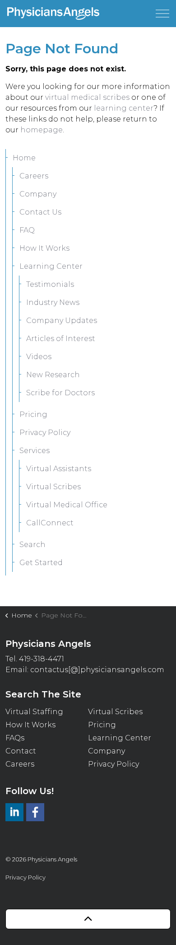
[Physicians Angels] (53, 13)
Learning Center (51, 266)
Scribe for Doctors (60, 392)
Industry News (52, 302)
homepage (41, 130)
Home (24, 158)
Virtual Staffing (34, 711)
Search (32, 544)
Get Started (41, 562)
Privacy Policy (44, 432)
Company (37, 194)
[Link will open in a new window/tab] (14, 812)
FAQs (14, 738)
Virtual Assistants (58, 468)
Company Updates (61, 320)
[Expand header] (162, 13)
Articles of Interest (60, 338)
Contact (20, 751)
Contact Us (40, 212)
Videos (38, 356)
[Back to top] (88, 919)
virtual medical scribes (87, 97)
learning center (123, 108)
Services (34, 450)
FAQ (27, 230)
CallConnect (50, 523)
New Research (53, 374)
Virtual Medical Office (66, 505)
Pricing (33, 414)
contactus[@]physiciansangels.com (97, 669)
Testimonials (50, 284)
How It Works (44, 248)
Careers (33, 176)
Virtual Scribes (53, 486)
